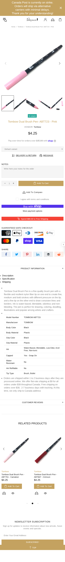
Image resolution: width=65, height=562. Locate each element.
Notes (5, 164)
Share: (5, 249)
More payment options (32, 211)
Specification (8, 278)
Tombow (20, 27)
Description (7, 275)
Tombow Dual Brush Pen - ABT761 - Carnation (13, 475)
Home (13, 27)
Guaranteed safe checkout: (17, 228)
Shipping (6, 282)
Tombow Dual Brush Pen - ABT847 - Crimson (45, 475)
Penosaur (32, 19)
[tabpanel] (16, 466)
